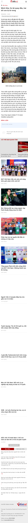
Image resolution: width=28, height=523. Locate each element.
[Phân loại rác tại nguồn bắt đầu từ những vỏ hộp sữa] (14, 226)
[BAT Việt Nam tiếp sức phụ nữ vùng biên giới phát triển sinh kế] (14, 168)
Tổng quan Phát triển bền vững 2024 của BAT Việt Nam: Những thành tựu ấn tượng (13, 268)
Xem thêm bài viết (14, 445)
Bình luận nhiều (20, 449)
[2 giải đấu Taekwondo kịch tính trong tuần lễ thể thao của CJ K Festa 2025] (14, 344)
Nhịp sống (4, 183)
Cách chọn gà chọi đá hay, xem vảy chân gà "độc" (13, 482)
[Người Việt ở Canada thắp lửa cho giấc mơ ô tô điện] (14, 286)
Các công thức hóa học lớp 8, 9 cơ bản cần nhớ (12, 472)
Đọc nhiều (7, 449)
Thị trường (4, 301)
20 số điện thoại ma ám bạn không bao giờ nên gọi (13, 468)
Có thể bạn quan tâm (9, 139)
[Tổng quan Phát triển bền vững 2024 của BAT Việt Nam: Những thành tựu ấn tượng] (14, 255)
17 (13, 458)
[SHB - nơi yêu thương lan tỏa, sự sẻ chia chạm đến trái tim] (14, 399)
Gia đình (3, 442)
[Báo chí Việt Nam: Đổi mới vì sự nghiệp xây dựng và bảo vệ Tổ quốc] (14, 371)
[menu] (1, 1)
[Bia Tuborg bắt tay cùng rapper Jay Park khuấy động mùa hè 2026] (14, 197)
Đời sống (5, 5)
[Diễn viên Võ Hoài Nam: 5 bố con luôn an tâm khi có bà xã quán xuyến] (14, 426)
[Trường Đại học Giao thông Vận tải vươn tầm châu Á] (9, 147)
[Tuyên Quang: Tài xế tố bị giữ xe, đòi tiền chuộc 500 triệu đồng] (14, 315)
